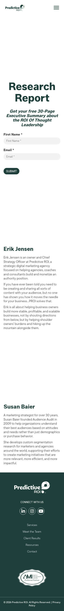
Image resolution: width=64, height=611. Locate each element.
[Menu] (56, 8)
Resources (32, 545)
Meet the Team (32, 532)
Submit (11, 171)
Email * (9, 150)
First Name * (13, 134)
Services (32, 525)
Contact (32, 552)
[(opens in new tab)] (32, 577)
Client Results (32, 539)
